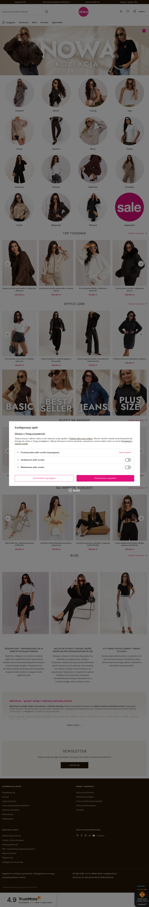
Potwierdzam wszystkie (105, 478)
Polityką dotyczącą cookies (81, 438)
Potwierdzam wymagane (44, 478)
